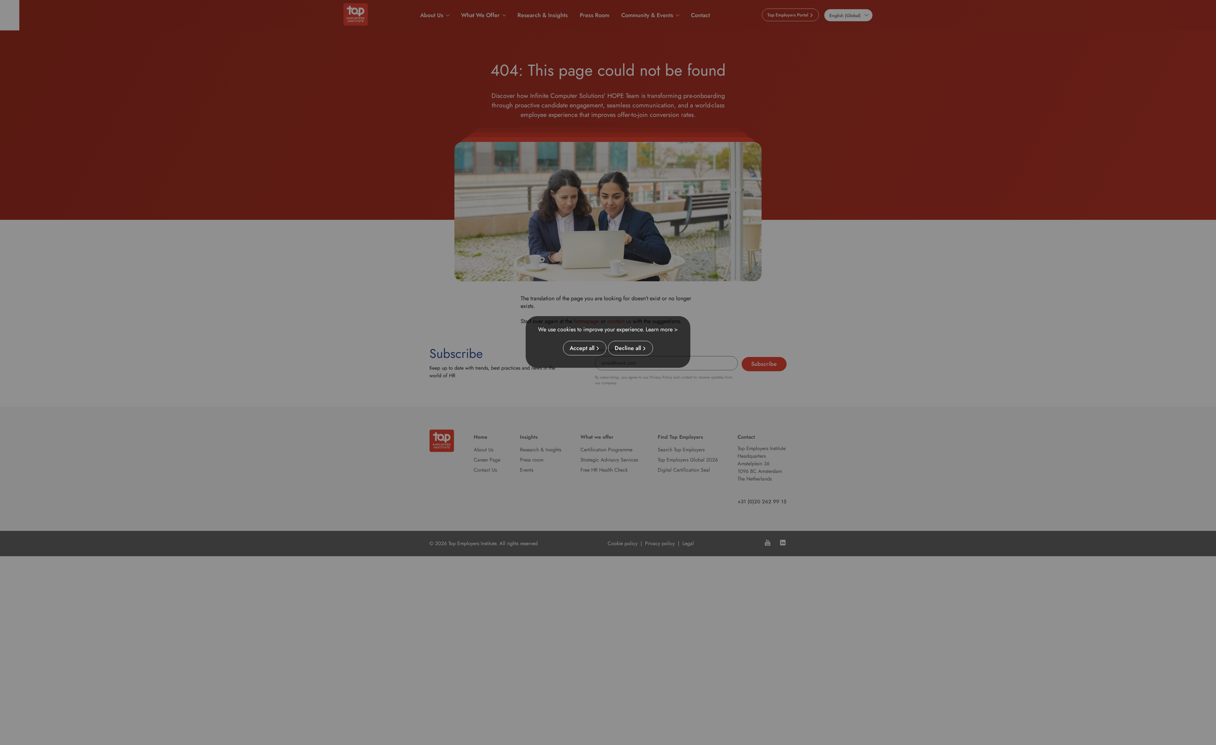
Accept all (582, 348)
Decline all (628, 348)
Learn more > (662, 329)
